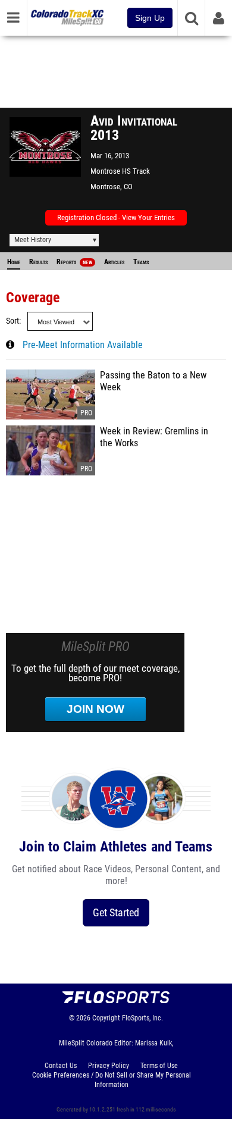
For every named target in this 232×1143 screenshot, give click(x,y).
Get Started (116, 912)
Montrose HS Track (120, 171)
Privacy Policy (108, 1065)
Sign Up (150, 18)
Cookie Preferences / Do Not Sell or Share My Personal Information (111, 1080)
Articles (114, 262)
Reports (74, 262)
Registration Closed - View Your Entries (116, 217)
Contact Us (61, 1065)
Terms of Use (159, 1065)
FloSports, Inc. (142, 1018)
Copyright (106, 1018)
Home (13, 262)
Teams (141, 262)
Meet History (32, 240)
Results (38, 262)
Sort (12, 321)
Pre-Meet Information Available (83, 345)
